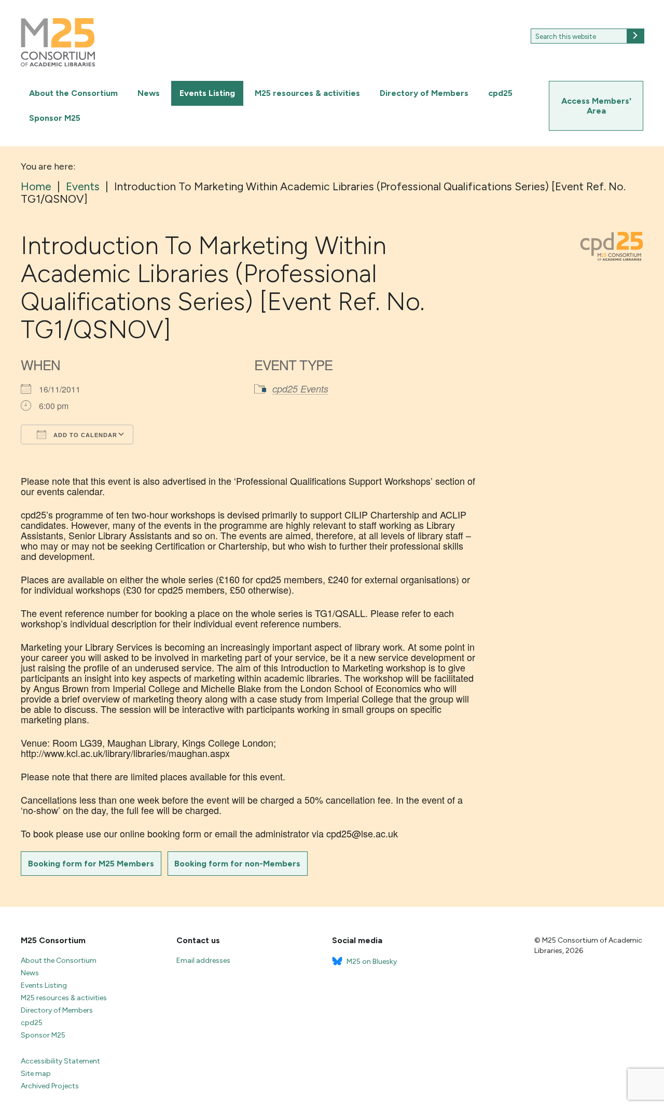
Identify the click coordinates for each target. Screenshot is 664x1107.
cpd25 (500, 93)
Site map (36, 1073)
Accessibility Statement (60, 1061)
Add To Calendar (84, 435)
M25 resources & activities (307, 93)
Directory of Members (424, 93)
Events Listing (207, 93)
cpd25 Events (300, 388)
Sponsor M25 (54, 118)
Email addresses (203, 960)
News (148, 93)
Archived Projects (50, 1086)
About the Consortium (73, 93)
